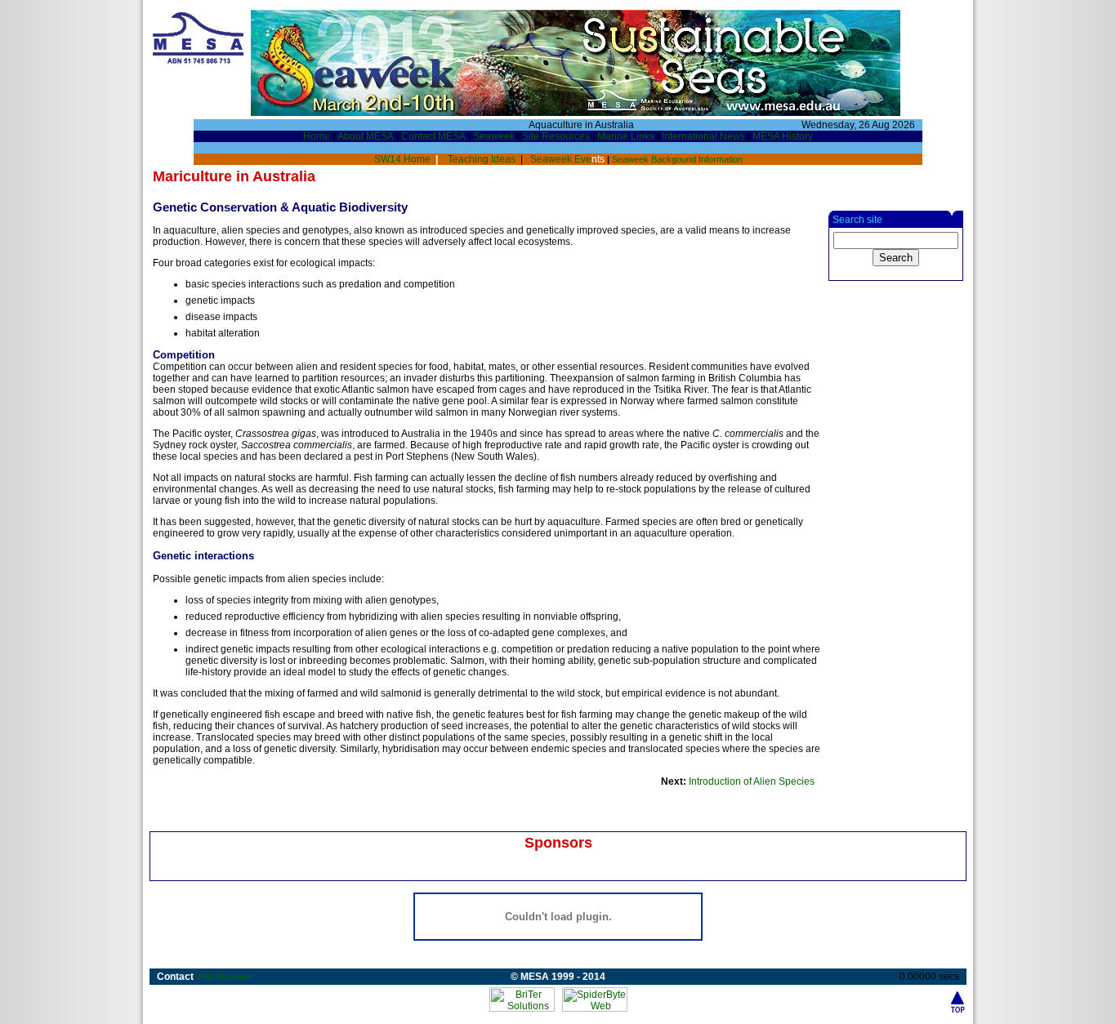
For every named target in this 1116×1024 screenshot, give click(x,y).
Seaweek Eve (568, 159)
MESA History (782, 136)
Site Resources (556, 136)
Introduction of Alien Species (752, 781)
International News (703, 136)
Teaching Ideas (480, 159)
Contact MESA (433, 136)
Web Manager (224, 977)
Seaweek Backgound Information (677, 159)
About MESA (365, 136)
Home (316, 136)
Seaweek (494, 136)
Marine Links (625, 136)
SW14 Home (403, 159)
